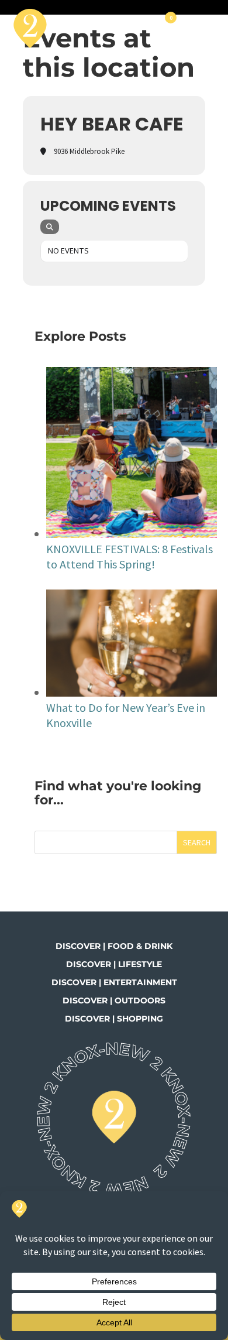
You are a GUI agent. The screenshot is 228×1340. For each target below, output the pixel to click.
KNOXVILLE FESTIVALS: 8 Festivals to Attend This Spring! (129, 556)
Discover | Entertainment (114, 982)
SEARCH (196, 842)
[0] (169, 28)
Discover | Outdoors (114, 1000)
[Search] (49, 227)
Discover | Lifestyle (114, 964)
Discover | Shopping (114, 1018)
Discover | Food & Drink (114, 946)
